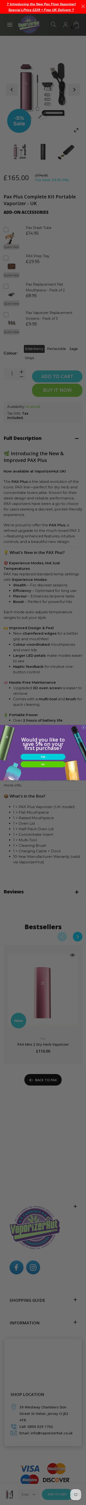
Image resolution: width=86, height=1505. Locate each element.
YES (43, 756)
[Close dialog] (83, 727)
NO (43, 764)
